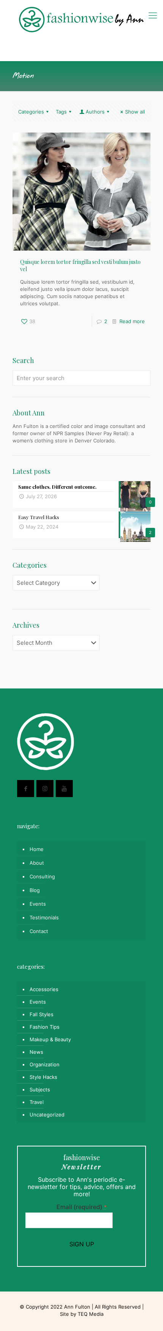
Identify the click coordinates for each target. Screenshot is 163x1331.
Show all (135, 112)
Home (37, 849)
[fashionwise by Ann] (81, 19)
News (36, 1052)
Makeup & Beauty (50, 1039)
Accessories (44, 989)
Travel (37, 1102)
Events (38, 904)
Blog (35, 890)
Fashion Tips (45, 1027)
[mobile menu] (152, 15)
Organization (45, 1064)
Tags (61, 112)
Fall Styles (41, 1014)
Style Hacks (43, 1077)
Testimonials (44, 917)
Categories (31, 112)
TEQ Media (90, 1314)
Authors (95, 112)
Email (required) (81, 1207)
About (37, 863)
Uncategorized (47, 1115)
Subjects (40, 1089)
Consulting (42, 876)
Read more (132, 321)
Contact (39, 931)
